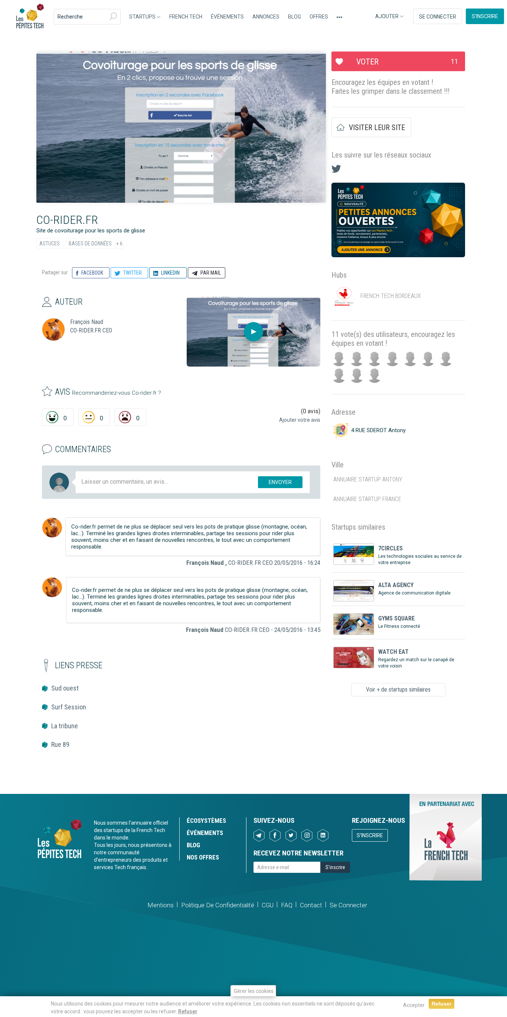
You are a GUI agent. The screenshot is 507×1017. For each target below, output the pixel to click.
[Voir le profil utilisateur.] (52, 527)
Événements (227, 17)
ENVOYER (280, 482)
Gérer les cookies (254, 991)
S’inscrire (485, 16)
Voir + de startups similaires (398, 689)
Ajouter (387, 16)
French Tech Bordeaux (390, 295)
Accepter (414, 1005)
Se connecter (437, 17)
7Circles (390, 548)
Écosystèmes (206, 820)
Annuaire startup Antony (367, 479)
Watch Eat (393, 651)
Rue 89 (60, 744)
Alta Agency (395, 585)
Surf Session (68, 707)
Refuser (187, 1011)
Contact (311, 905)
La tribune (64, 726)
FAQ (286, 905)
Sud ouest (65, 688)
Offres (319, 17)
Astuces (49, 243)
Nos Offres (203, 857)
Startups (143, 17)
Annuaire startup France (367, 499)
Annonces (265, 17)
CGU (268, 905)
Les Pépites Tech (30, 16)
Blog (294, 17)
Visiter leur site (377, 127)
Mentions (160, 905)
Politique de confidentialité (217, 905)
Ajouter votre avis (299, 420)
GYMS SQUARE (396, 618)
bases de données (90, 243)
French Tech (185, 17)
